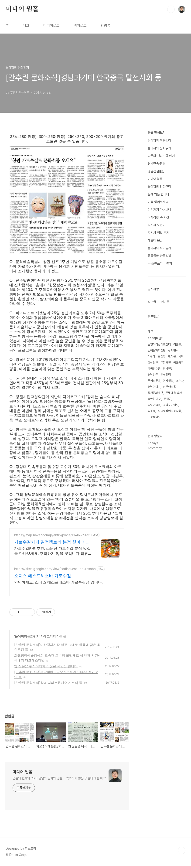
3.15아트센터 (156, 338)
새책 (181, 356)
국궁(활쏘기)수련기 (160, 263)
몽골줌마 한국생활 (159, 256)
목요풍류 (178, 362)
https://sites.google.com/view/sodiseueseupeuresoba (55, 569)
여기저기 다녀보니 (159, 209)
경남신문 (153, 374)
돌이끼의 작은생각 (159, 140)
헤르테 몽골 (155, 240)
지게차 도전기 (156, 225)
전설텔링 (165, 374)
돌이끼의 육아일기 (159, 248)
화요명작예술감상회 (169, 411)
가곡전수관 (154, 368)
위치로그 (80, 25)
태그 (26, 25)
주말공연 (165, 362)
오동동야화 (154, 417)
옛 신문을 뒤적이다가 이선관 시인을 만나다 (46, 666)
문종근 (167, 399)
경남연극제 (154, 405)
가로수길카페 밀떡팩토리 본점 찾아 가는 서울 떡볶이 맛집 (52, 542)
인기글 (165, 302)
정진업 (162, 356)
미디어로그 (51, 25)
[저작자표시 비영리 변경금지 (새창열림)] (61, 612)
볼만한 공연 (154, 399)
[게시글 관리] (30, 612)
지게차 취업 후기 (158, 233)
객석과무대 (154, 380)
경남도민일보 (170, 405)
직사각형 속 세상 (158, 217)
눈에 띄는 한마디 (158, 194)
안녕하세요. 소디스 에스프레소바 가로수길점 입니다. (58, 582)
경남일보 (168, 380)
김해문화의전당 (157, 350)
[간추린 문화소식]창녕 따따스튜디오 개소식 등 (48, 683)
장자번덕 (173, 350)
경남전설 (168, 368)
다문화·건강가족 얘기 (161, 156)
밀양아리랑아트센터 (159, 344)
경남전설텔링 (156, 171)
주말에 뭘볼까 (174, 393)
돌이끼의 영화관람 (159, 186)
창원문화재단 (155, 393)
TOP (181, 850)
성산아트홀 (169, 387)
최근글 (152, 302)
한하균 (172, 356)
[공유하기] (24, 612)
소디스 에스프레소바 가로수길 (42, 575)
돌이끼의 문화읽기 (27, 636)
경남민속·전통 (156, 163)
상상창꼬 (153, 362)
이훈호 (177, 344)
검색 (170, 9)
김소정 (151, 411)
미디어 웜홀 (22, 9)
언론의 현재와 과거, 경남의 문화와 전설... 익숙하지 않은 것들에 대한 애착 (59, 778)
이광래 (151, 356)
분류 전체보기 (156, 132)
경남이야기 (154, 387)
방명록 (105, 25)
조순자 (180, 380)
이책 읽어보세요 (158, 202)
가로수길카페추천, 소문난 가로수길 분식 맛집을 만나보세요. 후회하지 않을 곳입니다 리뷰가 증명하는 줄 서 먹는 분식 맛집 (52, 551)
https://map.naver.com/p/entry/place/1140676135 (52, 535)
